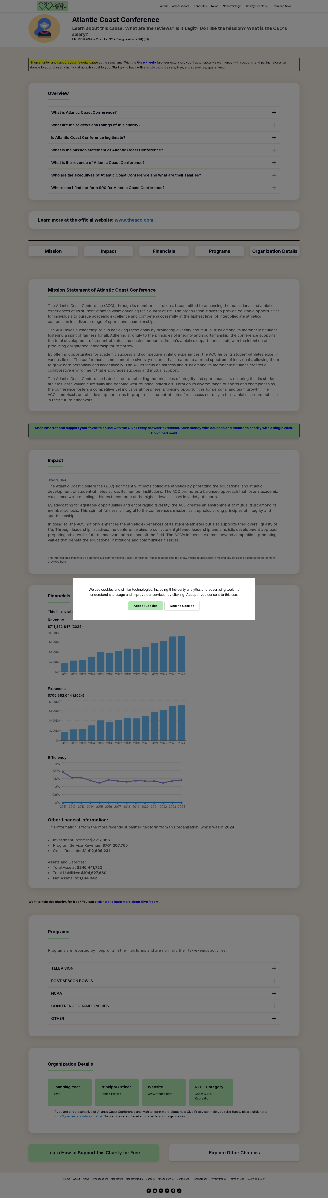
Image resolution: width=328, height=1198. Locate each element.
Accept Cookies (146, 606)
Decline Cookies (182, 606)
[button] (164, 599)
